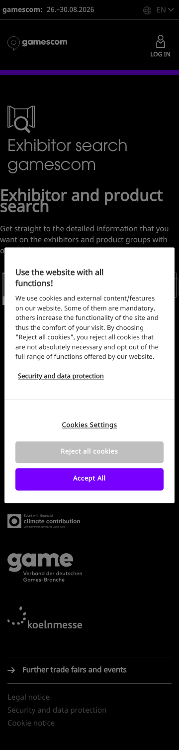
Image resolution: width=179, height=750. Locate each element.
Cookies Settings (89, 425)
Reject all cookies (89, 452)
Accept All (89, 479)
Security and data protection (61, 377)
